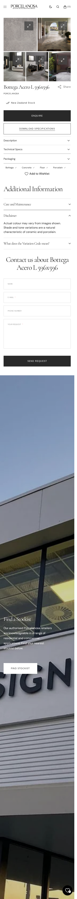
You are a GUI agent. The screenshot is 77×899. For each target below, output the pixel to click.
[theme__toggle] (50, 7)
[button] (57, 7)
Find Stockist (20, 668)
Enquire (37, 116)
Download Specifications (37, 129)
